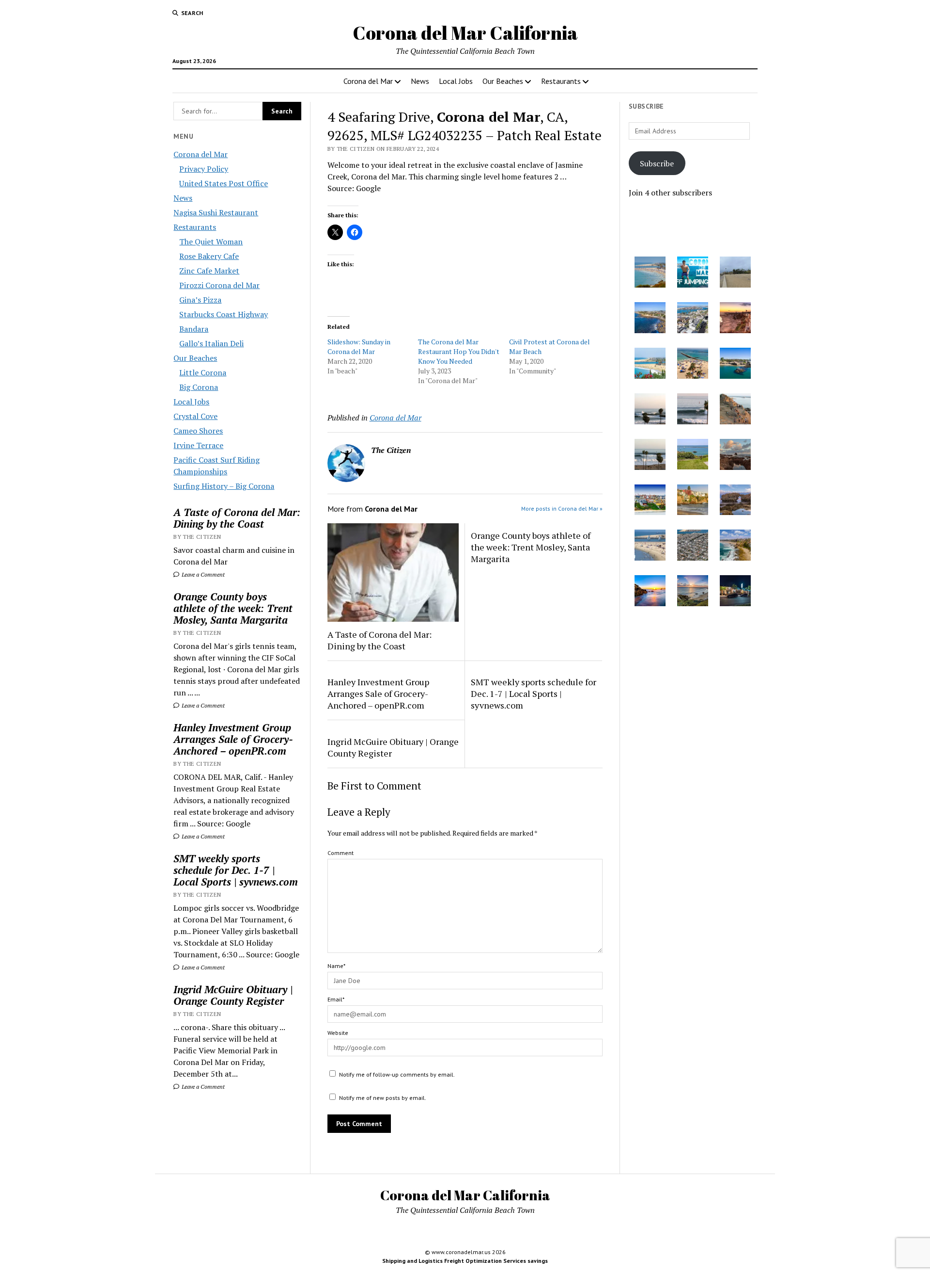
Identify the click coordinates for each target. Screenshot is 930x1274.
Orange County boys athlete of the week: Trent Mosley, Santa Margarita (233, 608)
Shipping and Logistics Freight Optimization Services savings (465, 1260)
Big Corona (198, 387)
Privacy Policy (203, 168)
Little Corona (202, 372)
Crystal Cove (195, 416)
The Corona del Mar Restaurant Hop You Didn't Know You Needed (458, 351)
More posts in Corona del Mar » (562, 508)
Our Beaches (502, 81)
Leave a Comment (202, 574)
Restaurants (561, 81)
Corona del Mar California (465, 32)
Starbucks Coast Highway (223, 314)
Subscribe (657, 163)
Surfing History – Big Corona (223, 486)
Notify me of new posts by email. (382, 1097)
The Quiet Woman (211, 241)
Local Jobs (456, 81)
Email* (335, 999)
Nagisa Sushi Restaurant (215, 212)
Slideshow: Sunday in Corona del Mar (358, 346)
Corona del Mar (368, 81)
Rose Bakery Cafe (209, 256)
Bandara (193, 328)
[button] (650, 273)
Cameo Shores (198, 430)
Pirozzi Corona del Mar (219, 285)
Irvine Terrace (198, 445)
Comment (340, 852)
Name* (336, 965)
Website (337, 1032)
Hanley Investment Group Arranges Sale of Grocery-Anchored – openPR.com (233, 739)
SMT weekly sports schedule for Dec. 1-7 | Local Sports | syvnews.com (235, 870)
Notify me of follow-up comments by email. (397, 1074)
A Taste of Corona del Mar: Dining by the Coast (236, 518)
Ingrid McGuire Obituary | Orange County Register (233, 995)
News (420, 81)
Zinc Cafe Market (209, 270)
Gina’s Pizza (200, 299)
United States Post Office (223, 183)
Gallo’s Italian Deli (211, 343)
